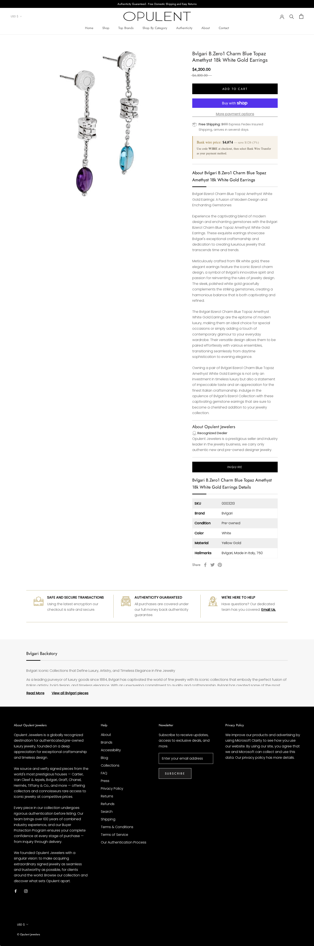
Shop (105, 28)
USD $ (14, 17)
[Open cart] (301, 16)
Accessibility (111, 750)
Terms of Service (114, 834)
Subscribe (175, 773)
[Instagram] (26, 891)
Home (89, 28)
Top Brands (126, 28)
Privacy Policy (112, 788)
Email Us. (268, 609)
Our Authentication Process (123, 842)
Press (105, 780)
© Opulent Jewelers (28, 934)
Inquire (235, 467)
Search (107, 811)
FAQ (104, 773)
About (205, 28)
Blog (104, 757)
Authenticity (184, 28)
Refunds (107, 803)
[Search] (291, 16)
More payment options (235, 113)
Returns (107, 796)
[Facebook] (205, 565)
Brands (106, 742)
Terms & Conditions (117, 826)
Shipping (108, 819)
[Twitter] (212, 565)
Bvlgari (227, 513)
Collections (110, 765)
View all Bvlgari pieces (70, 693)
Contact (224, 28)
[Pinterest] (220, 565)
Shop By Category (154, 28)
